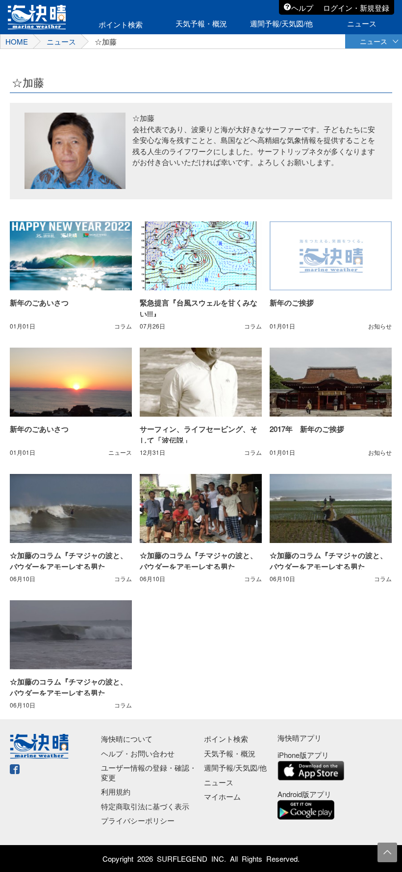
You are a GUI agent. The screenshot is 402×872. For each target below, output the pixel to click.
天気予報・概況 (229, 753)
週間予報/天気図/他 (235, 767)
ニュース (61, 41)
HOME (16, 41)
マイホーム (222, 796)
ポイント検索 (226, 738)
